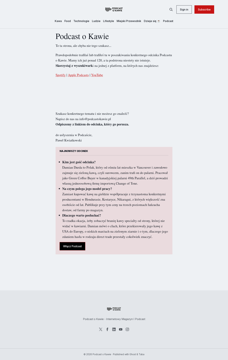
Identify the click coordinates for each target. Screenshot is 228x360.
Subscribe (204, 9)
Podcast (168, 21)
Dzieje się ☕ (152, 21)
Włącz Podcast (72, 246)
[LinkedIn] (114, 329)
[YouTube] (121, 329)
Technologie (81, 21)
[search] (171, 9)
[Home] (114, 9)
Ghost (133, 354)
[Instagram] (127, 329)
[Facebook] (107, 329)
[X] (101, 329)
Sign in (184, 9)
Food (67, 21)
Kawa (58, 21)
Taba (141, 354)
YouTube (97, 75)
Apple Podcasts (78, 75)
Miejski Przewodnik (129, 21)
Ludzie (96, 21)
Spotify (61, 75)
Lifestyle (108, 21)
